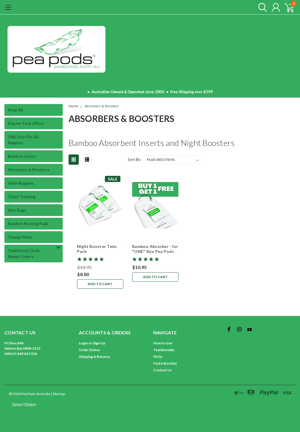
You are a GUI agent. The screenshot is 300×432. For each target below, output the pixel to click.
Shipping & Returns (94, 356)
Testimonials (163, 350)
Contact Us (162, 370)
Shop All (15, 110)
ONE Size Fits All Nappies (23, 140)
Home (73, 106)
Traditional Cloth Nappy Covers (24, 253)
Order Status (89, 350)
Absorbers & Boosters (29, 169)
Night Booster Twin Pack (97, 249)
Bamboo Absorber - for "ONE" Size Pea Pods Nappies (155, 249)
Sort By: (134, 159)
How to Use (162, 343)
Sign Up (99, 343)
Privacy (30, 404)
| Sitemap (58, 394)
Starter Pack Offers (26, 123)
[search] (261, 7)
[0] (286, 7)
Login (83, 343)
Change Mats (20, 237)
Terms (17, 404)
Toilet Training (21, 196)
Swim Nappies (21, 183)
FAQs (157, 356)
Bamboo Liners (21, 156)
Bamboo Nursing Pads (28, 223)
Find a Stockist (165, 363)
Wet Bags (17, 210)
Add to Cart (100, 284)
